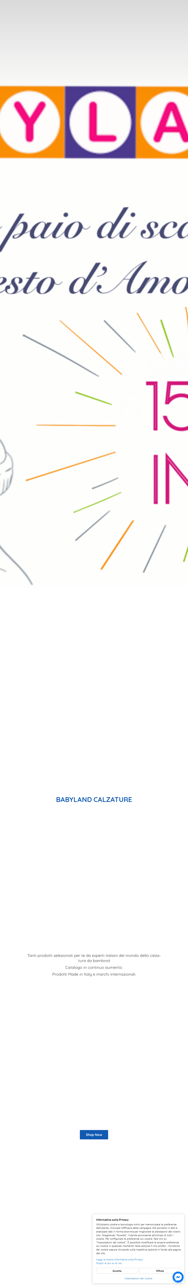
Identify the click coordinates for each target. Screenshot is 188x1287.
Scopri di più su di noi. (109, 1263)
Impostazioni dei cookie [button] (138, 1278)
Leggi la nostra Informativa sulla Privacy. (119, 1259)
